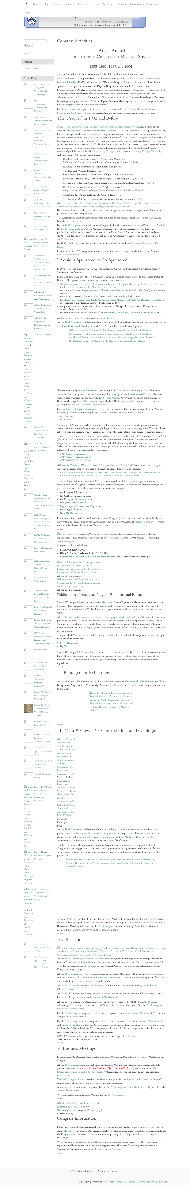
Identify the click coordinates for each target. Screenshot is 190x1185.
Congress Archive (71, 109)
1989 (150, 183)
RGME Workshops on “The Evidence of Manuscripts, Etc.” (42, 538)
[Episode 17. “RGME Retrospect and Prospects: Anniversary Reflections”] (28, 816)
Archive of (79, 409)
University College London (108, 151)
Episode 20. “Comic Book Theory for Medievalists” (42, 696)
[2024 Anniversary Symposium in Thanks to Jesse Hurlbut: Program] (28, 960)
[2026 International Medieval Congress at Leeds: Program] (28, 120)
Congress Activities (103, 109)
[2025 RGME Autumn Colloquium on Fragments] (28, 466)
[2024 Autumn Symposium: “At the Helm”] (28, 751)
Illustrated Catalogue (68, 255)
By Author (65, 420)
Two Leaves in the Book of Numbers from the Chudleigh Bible (42, 596)
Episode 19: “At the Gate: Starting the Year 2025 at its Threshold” (42, 710)
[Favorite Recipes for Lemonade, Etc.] (28, 725)
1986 (130, 175)
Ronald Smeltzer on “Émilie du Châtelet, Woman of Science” (42, 623)
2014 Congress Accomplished (75, 457)
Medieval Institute (70, 229)
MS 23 (118, 191)
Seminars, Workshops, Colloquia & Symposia (129, 312)
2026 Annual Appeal (43, 334)
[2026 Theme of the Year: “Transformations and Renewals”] (28, 278)
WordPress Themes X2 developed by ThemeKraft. (141, 1182)
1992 (144, 131)
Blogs (46, 4)
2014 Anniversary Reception (91, 405)
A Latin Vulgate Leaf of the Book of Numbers (43, 764)
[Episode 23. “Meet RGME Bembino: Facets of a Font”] (28, 244)
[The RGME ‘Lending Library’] (28, 777)
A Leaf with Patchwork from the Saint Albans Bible (42, 295)
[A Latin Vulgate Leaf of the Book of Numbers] (28, 764)
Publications (67, 239)
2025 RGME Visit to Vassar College (43, 579)
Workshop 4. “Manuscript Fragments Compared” (39, 681)
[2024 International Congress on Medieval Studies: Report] (28, 913)
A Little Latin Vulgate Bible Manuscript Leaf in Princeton (42, 323)
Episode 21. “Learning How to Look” (43, 549)
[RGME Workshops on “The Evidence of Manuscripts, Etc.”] (28, 538)
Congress (82, 4)
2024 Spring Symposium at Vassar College (43, 947)
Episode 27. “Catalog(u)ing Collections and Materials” (40, 106)
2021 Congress (73, 1021)
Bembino (69, 4)
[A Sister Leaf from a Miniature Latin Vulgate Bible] (28, 308)
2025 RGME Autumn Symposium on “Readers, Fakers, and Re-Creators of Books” (42, 522)
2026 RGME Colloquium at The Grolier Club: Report (43, 203)
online (78, 221)
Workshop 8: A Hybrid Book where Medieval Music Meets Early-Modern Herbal (43, 502)
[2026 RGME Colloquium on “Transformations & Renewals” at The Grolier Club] (28, 259)
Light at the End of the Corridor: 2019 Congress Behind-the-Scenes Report (99, 476)
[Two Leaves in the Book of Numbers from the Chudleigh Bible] (28, 593)
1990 (141, 191)
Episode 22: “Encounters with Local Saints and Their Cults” (41, 432)
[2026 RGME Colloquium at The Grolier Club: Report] (28, 203)
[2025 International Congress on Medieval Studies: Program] (28, 564)
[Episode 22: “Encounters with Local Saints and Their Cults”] (28, 430)
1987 (142, 179)
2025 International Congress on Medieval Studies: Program (42, 566)
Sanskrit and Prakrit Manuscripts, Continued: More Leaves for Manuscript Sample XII (42, 139)
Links (27, 13)
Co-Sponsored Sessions (83, 113)
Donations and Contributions (145, 4)
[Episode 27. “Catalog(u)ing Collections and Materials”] (28, 104)
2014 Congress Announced (74, 454)
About (57, 4)
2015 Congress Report (73, 1080)
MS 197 (132, 191)
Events (95, 4)
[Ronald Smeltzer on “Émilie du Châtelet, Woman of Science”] (28, 623)
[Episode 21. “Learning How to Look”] (28, 551)
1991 (120, 195)
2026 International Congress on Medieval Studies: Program (42, 159)
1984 (120, 131)
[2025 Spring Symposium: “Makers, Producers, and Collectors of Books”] (28, 636)
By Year (64, 417)
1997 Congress (73, 322)
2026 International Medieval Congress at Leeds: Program (43, 121)
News (36, 4)
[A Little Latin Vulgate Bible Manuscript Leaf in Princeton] (28, 321)
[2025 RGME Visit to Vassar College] (28, 580)
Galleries (121, 4)
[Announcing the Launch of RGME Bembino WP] (28, 190)
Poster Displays (85, 401)
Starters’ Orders (40, 649)
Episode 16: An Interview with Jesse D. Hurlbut (42, 855)
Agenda (130, 1080)
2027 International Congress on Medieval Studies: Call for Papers (42, 89)
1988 (93, 144)
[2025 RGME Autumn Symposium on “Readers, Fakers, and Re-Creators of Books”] (28, 518)
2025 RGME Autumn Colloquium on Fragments (43, 447)
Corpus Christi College (133, 138)
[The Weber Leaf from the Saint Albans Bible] (28, 666)
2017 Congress (96, 986)
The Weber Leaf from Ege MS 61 (41, 227)
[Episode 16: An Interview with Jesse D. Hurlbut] (28, 867)
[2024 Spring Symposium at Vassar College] (28, 947)
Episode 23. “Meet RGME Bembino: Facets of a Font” (41, 242)
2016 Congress (106, 926)
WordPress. (109, 1182)
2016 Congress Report (143, 1087)
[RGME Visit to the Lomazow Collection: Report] (28, 738)
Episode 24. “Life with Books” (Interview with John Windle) (42, 175)
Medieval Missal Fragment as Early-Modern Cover (42, 216)
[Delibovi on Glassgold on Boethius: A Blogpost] (28, 610)
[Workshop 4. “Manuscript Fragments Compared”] (28, 679)
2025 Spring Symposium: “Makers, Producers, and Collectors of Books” (43, 638)
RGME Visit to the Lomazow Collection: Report (42, 738)
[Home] (85, 21)
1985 (117, 167)
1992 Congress (72, 226)
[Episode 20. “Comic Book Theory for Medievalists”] (28, 695)
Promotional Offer (145, 922)
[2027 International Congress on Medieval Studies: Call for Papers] (28, 87)
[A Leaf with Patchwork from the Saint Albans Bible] (28, 295)
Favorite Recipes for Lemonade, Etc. (42, 723)
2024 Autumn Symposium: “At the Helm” (42, 751)
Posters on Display (143, 522)
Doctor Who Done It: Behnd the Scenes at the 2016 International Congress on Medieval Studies (110, 473)
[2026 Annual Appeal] (28, 378)
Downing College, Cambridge (147, 151)
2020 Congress (73, 1013)
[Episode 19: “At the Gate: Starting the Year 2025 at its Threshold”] (28, 708)
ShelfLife (107, 4)
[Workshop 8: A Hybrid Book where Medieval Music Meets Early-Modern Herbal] (28, 498)
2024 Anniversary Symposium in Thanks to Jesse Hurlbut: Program (41, 962)
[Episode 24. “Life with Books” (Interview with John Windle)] (28, 173)
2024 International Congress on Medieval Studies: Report (42, 894)
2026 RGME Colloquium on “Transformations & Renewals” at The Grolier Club (42, 262)
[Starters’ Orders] (28, 653)
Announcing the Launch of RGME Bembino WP (41, 190)
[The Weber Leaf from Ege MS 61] (28, 229)
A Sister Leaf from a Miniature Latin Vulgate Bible (42, 308)
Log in (27, 53)
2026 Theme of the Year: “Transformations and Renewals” (42, 280)
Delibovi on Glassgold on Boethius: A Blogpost (43, 610)
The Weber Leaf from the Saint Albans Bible (41, 666)
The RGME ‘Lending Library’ (42, 775)
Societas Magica (111, 398)
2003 (119, 391)
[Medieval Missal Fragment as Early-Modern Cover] (28, 216)
